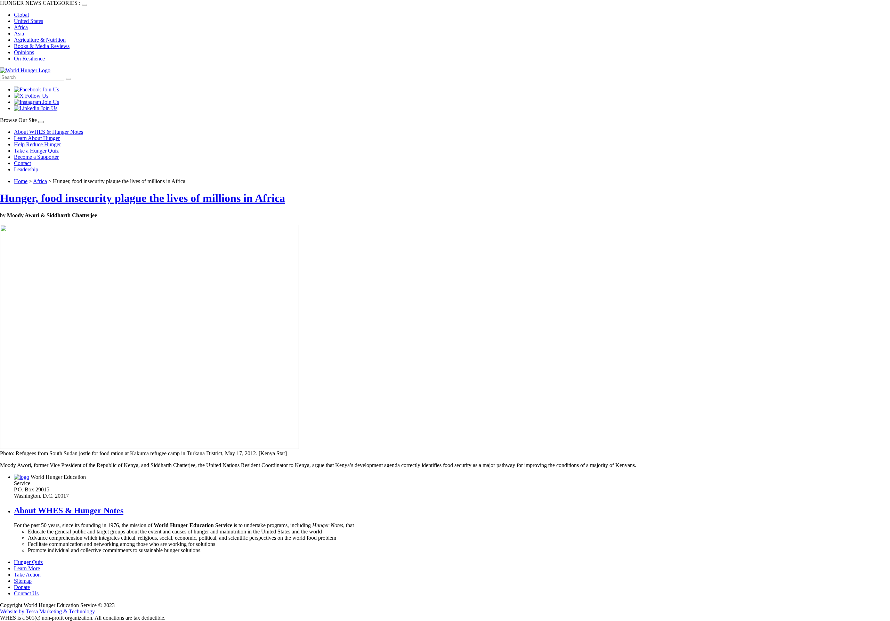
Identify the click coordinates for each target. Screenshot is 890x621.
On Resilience (29, 59)
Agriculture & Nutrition (40, 40)
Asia (19, 33)
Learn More (27, 568)
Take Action (27, 575)
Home (20, 181)
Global (21, 15)
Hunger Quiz (28, 562)
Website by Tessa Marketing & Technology (47, 611)
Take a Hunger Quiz (36, 151)
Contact (22, 163)
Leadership (26, 169)
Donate (22, 587)
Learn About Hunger (37, 138)
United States (28, 21)
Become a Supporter (36, 157)
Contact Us (26, 593)
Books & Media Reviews (42, 46)
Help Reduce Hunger (37, 144)
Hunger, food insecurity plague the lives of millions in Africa (142, 198)
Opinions (24, 52)
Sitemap (23, 581)
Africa (21, 27)
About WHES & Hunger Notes (48, 132)
